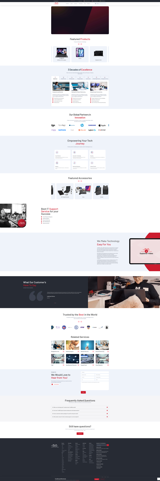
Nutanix (63, 464)
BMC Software (64, 469)
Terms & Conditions (91, 462)
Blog (85, 3)
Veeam (76, 463)
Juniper (69, 449)
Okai (83, 449)
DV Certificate (70, 453)
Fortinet (61, 197)
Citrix (83, 458)
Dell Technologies (77, 458)
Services (75, 3)
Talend (63, 463)
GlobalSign (76, 452)
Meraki (69, 450)
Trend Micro (76, 446)
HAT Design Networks (80, 197)
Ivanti (62, 468)
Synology (76, 455)
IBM (62, 453)
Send (83, 392)
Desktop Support (91, 446)
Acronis (76, 461)
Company (88, 3)
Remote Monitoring (91, 449)
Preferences (102, 479)
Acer (62, 445)
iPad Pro (80, 57)
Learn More (58, 27)
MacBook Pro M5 (62, 59)
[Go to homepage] (56, 3)
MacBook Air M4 (98, 59)
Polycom (84, 444)
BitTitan (63, 462)
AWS (83, 453)
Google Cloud (84, 452)
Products (67, 3)
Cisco (98, 197)
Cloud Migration (91, 444)
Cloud (71, 3)
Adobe (63, 459)
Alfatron (84, 445)
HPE (62, 456)
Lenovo (63, 457)
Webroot (76, 447)
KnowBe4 (76, 451)
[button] (77, 3)
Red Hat (84, 459)
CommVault (76, 462)
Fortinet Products (70, 446)
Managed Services (91, 445)
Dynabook (63, 451)
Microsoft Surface (64, 450)
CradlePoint (69, 445)
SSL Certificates (70, 458)
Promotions (80, 3)
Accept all (96, 479)
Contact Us (80, 433)
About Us (90, 456)
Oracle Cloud (84, 454)
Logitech (84, 446)
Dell (62, 446)
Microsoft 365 (84, 457)
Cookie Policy (90, 461)
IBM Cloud (84, 460)
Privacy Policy (91, 460)
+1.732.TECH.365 (56, 384)
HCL (62, 470)
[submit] (108, 445)
